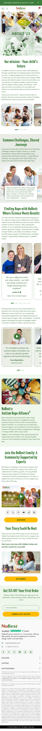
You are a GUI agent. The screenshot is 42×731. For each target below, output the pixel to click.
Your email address (11, 608)
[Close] (37, 2)
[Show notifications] (34, 8)
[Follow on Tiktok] (29, 512)
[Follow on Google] (34, 512)
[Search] (7, 9)
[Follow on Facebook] (8, 512)
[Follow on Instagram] (18, 512)
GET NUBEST (21, 579)
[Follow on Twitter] (13, 512)
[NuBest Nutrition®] (21, 9)
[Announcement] (18, 3)
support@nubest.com (12, 643)
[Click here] (3, 8)
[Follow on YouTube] (23, 512)
